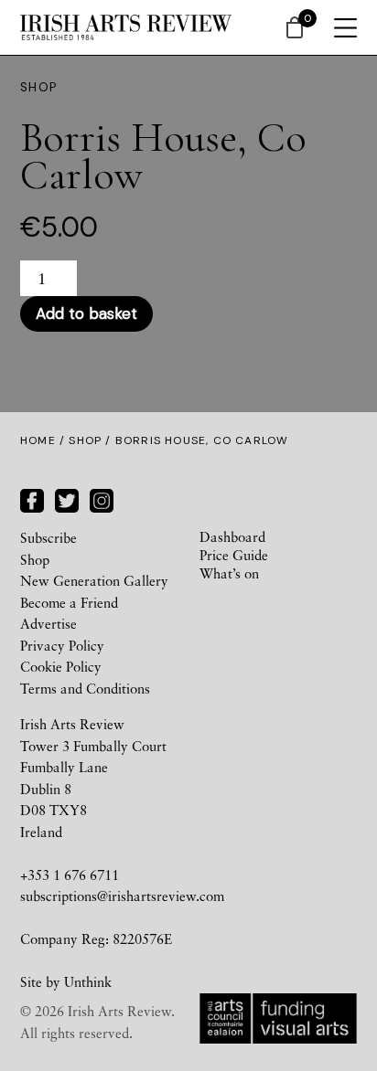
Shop (85, 440)
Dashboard (232, 536)
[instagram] (101, 498)
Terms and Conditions (85, 688)
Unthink (88, 981)
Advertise (48, 623)
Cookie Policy (61, 666)
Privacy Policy (62, 645)
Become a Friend (69, 602)
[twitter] (67, 498)
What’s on (229, 573)
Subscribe (48, 537)
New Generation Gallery (94, 580)
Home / (44, 440)
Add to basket (86, 313)
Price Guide (233, 554)
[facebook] (32, 498)
